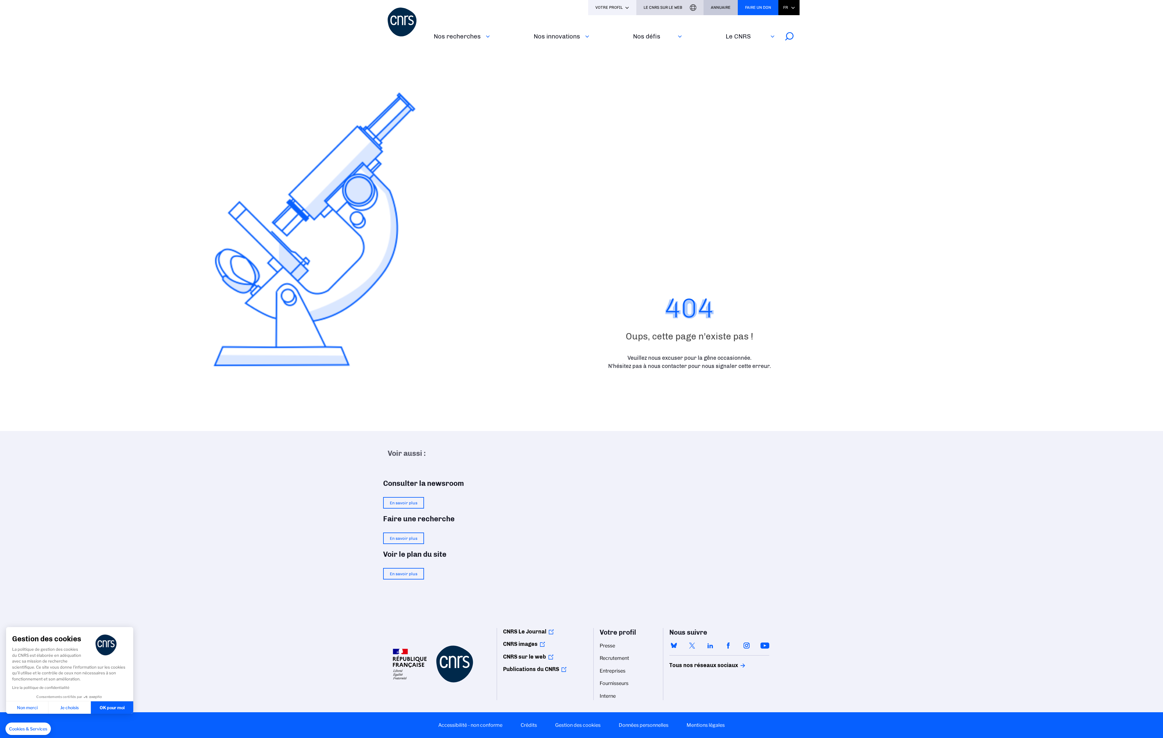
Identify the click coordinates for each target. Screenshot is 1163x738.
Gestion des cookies (578, 725)
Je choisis (69, 707)
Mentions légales (706, 725)
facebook (728, 645)
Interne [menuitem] (608, 696)
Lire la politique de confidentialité (40, 687)
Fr (785, 7)
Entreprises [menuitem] (612, 671)
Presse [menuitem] (607, 646)
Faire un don (758, 7)
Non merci (27, 707)
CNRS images (520, 644)
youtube (764, 645)
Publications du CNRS (531, 669)
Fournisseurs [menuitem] (614, 683)
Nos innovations (557, 36)
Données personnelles (643, 725)
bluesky (673, 645)
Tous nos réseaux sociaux (693, 665)
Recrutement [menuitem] (614, 658)
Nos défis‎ (646, 36)
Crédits (529, 725)
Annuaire (721, 7)
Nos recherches (457, 36)
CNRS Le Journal (524, 631)
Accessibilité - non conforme (470, 725)
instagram (746, 645)
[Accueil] (407, 22)
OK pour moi (112, 707)
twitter (692, 645)
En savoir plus (403, 502)
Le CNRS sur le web (663, 7)
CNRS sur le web (524, 656)
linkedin (710, 645)
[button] (28, 729)
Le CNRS (738, 36)
